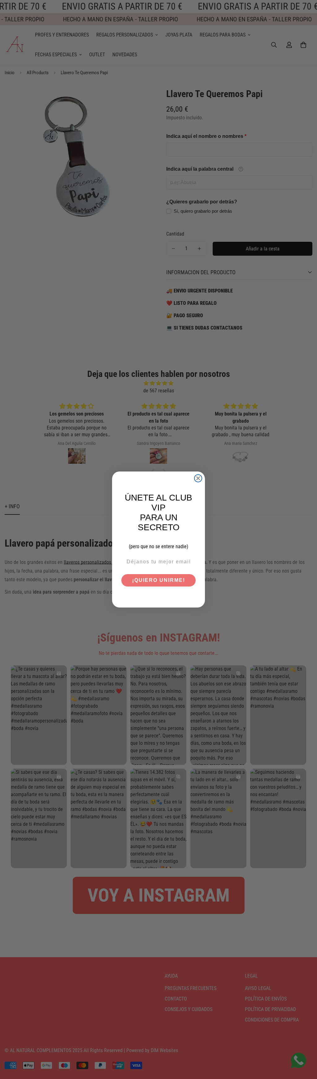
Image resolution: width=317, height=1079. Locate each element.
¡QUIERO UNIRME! (158, 580)
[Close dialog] (198, 478)
